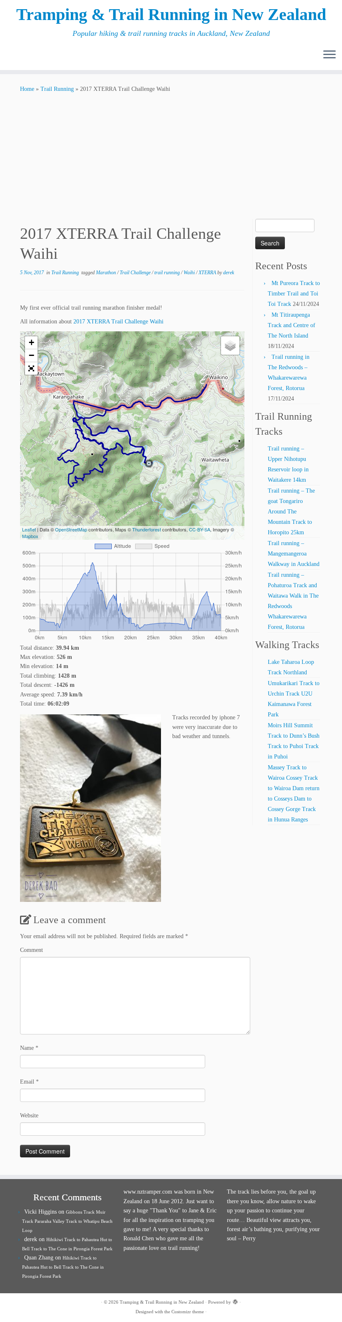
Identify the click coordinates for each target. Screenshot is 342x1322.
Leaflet (29, 529)
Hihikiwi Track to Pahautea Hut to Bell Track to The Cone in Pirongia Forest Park (63, 1267)
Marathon (106, 272)
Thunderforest (146, 529)
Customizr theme (187, 1311)
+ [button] (31, 342)
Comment (31, 950)
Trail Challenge (136, 272)
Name (29, 1048)
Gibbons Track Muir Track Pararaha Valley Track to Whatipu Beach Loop (67, 1221)
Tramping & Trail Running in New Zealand (171, 14)
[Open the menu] (329, 55)
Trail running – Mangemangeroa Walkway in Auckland (293, 553)
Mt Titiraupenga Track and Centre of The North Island (291, 325)
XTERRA (208, 272)
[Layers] (230, 345)
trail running (167, 272)
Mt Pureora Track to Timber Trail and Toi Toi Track (294, 293)
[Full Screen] (31, 368)
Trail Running (57, 89)
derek (228, 272)
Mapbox (30, 536)
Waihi (190, 272)
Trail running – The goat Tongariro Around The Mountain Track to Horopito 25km (291, 512)
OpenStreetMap (71, 529)
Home (27, 89)
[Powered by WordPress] (235, 1301)
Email (29, 1082)
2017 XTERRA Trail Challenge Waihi (118, 321)
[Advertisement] (171, 156)
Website (29, 1115)
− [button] (31, 355)
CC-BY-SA (199, 529)
